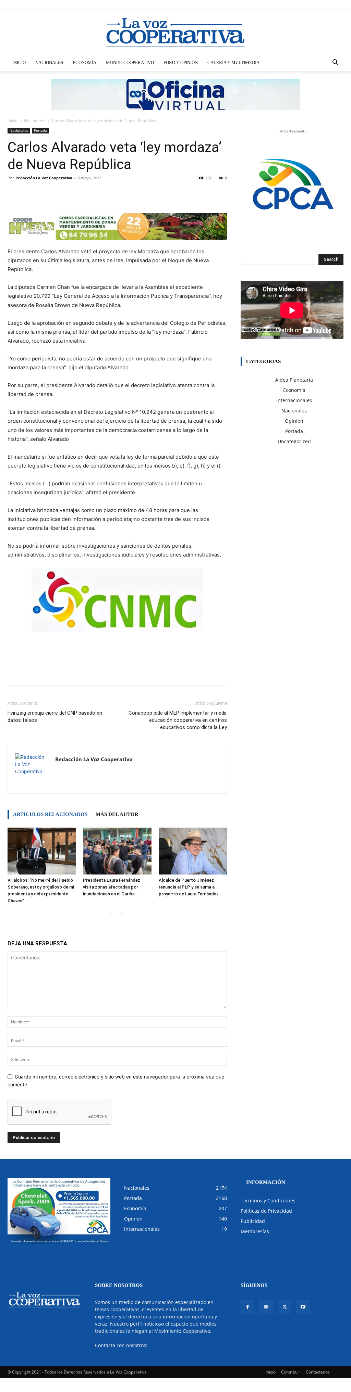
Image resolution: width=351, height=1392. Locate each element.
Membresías (255, 1231)
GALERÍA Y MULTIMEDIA (233, 62)
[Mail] (316, 5)
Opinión (294, 421)
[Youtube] (338, 5)
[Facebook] (304, 5)
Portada (40, 130)
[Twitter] (327, 5)
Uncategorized (294, 441)
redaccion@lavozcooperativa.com (187, 1345)
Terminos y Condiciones (268, 1200)
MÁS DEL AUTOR (117, 814)
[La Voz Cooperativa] (175, 32)
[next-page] (121, 914)
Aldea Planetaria (294, 379)
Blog (261, 4)
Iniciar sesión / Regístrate (206, 4)
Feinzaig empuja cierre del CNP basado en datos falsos (55, 716)
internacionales (294, 400)
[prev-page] (110, 914)
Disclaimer (243, 4)
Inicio (19, 62)
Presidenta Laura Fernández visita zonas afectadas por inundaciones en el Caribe (111, 887)
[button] (335, 63)
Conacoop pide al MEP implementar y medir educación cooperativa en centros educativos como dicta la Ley (178, 720)
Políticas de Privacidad (266, 1211)
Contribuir (290, 1372)
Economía (84, 62)
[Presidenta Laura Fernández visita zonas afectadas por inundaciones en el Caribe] (117, 851)
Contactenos (318, 1372)
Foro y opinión (181, 62)
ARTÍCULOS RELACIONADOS (50, 814)
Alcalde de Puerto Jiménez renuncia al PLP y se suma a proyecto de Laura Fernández (189, 887)
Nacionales (49, 62)
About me (279, 4)
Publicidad (253, 1221)
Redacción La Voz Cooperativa (43, 177)
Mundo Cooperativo (130, 62)
